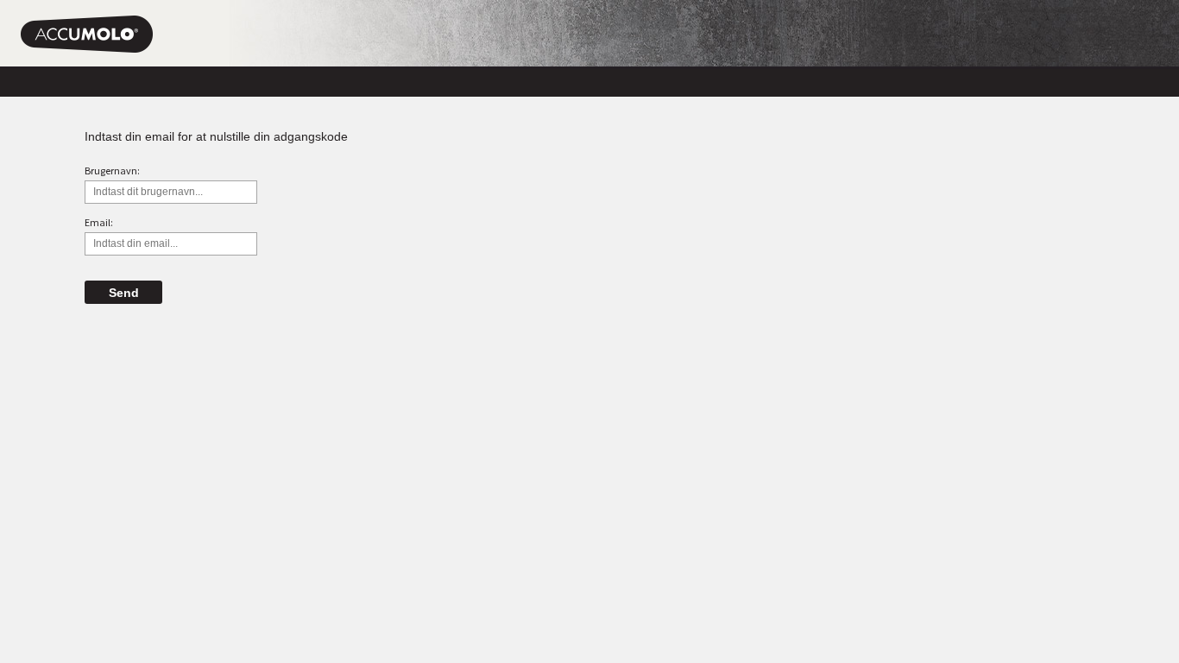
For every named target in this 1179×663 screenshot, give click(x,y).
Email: (99, 222)
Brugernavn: (112, 170)
